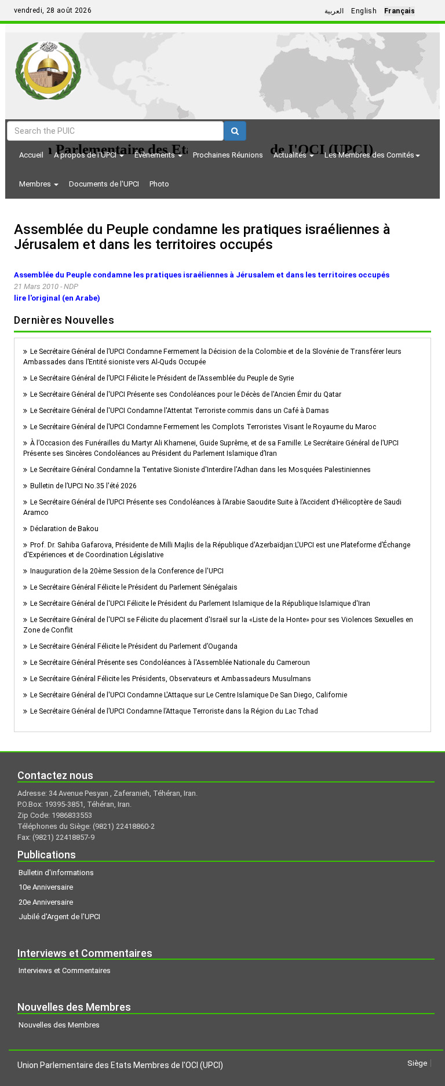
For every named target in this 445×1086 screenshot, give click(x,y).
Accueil (31, 155)
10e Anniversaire (46, 887)
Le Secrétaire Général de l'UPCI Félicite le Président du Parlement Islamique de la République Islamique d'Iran (200, 603)
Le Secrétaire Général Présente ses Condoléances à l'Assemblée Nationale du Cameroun (170, 663)
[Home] (48, 66)
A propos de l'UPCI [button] (86, 155)
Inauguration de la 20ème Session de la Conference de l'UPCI (127, 571)
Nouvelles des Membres (59, 1025)
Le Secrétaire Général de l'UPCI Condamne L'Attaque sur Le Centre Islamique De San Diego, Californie (188, 695)
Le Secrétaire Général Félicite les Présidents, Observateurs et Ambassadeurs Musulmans (170, 679)
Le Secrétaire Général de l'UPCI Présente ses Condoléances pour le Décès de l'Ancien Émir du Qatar (185, 394)
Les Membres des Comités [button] (369, 155)
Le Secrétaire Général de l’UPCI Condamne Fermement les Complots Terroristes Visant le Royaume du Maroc (203, 427)
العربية (334, 11)
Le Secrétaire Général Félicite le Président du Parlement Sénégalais (134, 587)
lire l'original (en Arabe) (57, 298)
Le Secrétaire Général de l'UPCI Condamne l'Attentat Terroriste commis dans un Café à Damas (179, 411)
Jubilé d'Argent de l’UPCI (59, 916)
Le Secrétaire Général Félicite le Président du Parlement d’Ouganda (134, 646)
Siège (417, 1063)
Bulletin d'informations (56, 872)
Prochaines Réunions (228, 155)
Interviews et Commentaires (65, 970)
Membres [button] (36, 184)
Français (399, 11)
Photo (159, 184)
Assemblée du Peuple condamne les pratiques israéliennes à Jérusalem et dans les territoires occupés (202, 237)
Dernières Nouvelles (64, 320)
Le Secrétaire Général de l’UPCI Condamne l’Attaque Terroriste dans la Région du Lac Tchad (174, 711)
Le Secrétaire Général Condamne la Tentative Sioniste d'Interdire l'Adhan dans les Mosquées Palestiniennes (200, 470)
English (364, 11)
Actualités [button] (290, 155)
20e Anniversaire (46, 902)
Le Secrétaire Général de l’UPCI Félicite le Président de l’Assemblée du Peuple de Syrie (162, 378)
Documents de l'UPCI (104, 184)
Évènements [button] (155, 155)
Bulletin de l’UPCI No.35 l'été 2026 (83, 486)
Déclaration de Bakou (64, 529)
